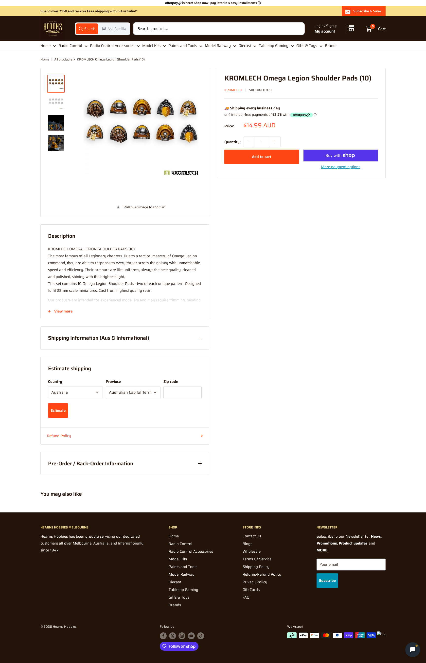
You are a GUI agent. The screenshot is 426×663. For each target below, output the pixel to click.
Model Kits (151, 46)
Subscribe (327, 581)
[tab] (87, 28)
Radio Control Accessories (112, 46)
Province (113, 382)
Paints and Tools (182, 46)
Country (55, 382)
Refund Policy (59, 436)
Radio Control (70, 46)
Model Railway (218, 46)
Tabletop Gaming (273, 46)
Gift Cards (251, 590)
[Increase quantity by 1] (275, 142)
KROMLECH (233, 90)
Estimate (58, 410)
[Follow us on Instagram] (181, 635)
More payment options (340, 167)
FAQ (246, 597)
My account (325, 31)
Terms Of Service (257, 559)
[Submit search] (298, 28)
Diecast (245, 46)
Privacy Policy (255, 582)
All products (63, 59)
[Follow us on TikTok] (200, 635)
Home (45, 46)
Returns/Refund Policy (262, 574)
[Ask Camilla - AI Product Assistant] (412, 649)
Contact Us (252, 536)
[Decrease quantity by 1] (249, 142)
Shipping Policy (256, 567)
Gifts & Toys (306, 46)
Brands (331, 46)
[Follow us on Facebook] (163, 635)
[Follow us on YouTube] (191, 635)
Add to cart (261, 157)
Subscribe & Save (367, 11)
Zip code (170, 382)
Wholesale (252, 551)
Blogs (247, 544)
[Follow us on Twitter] (172, 635)
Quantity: (232, 142)
